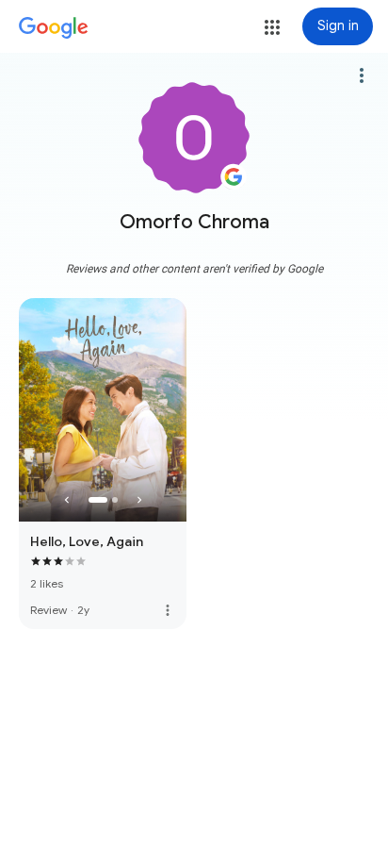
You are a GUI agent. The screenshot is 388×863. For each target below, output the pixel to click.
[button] (272, 27)
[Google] (54, 28)
